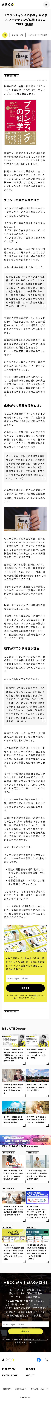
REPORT (31, 1188)
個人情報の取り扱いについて (35, 1339)
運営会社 (6, 1389)
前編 (21, 86)
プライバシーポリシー (38, 1389)
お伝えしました (19, 608)
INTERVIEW (8, 1153)
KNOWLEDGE (11, 76)
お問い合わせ (19, 1389)
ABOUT (30, 1375)
